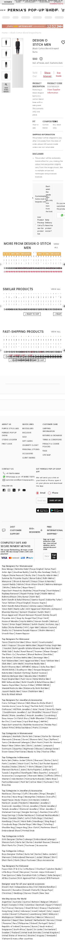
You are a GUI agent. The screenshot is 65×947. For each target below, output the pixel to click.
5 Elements (51, 718)
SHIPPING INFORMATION (49, 429)
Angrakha (15, 773)
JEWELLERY (30, 2)
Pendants (23, 803)
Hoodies (6, 766)
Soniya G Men (27, 685)
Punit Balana (53, 590)
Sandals (13, 818)
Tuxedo (5, 773)
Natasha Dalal (21, 569)
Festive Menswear (10, 782)
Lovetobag (50, 715)
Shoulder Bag (8, 827)
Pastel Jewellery (48, 806)
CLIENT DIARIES (28, 458)
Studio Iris (6, 630)
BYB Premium (53, 878)
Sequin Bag (21, 827)
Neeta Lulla (19, 609)
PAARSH (42, 676)
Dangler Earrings (30, 812)
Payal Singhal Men (10, 679)
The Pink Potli (36, 706)
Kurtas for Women (50, 736)
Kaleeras (41, 797)
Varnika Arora (8, 706)
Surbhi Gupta (38, 624)
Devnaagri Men (41, 657)
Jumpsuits (48, 745)
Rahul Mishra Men (41, 679)
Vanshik (7, 648)
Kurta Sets (27, 736)
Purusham (21, 654)
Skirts (29, 745)
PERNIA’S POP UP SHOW (9, 434)
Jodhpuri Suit (48, 769)
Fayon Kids (7, 869)
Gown (25, 739)
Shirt (54, 857)
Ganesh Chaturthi (31, 890)
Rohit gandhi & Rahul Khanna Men (29, 648)
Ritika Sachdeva (23, 727)
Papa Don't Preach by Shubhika (17, 590)
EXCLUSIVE (26, 433)
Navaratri (6, 890)
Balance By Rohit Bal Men (36, 688)
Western (6, 779)
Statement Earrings (11, 812)
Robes (14, 766)
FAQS (45, 451)
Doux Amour (8, 718)
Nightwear (29, 748)
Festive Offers (49, 751)
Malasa (26, 624)
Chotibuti (40, 869)
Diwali (5, 887)
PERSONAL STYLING (30, 449)
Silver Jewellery (47, 809)
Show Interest (47, 74)
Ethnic (58, 775)
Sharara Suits (8, 842)
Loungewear (21, 775)
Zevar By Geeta (53, 709)
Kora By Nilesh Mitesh (12, 694)
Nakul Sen (16, 587)
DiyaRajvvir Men (24, 670)
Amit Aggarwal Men (29, 660)
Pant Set (25, 782)
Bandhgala (26, 773)
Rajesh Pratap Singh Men (49, 645)
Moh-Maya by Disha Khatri (39, 703)
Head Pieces (7, 800)
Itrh (26, 627)
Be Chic (5, 721)
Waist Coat (23, 763)
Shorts (22, 766)
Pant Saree (20, 751)
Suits (55, 760)
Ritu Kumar (23, 596)
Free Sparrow (8, 875)
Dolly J (55, 572)
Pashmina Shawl (49, 827)
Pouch (16, 821)
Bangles (50, 793)
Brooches (6, 785)
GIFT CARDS (27, 441)
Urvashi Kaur (8, 633)
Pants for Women (52, 742)
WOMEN (8, 2)
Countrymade (45, 642)
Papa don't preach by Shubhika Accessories (22, 724)
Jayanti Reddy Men (11, 691)
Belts (20, 818)
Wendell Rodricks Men (12, 688)
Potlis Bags (37, 818)
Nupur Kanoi (28, 587)
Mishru (7, 587)
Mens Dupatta (40, 773)
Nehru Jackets (49, 854)
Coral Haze (16, 721)
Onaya (34, 581)
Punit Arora (26, 679)
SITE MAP (47, 455)
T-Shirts (30, 766)
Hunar (42, 709)
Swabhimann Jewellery (15, 712)
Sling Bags (50, 821)
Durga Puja (47, 890)
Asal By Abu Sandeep (40, 572)
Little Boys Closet (10, 872)
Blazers (39, 766)
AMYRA (43, 721)
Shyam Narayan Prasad (30, 615)
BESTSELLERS (27, 428)
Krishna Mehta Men (23, 657)
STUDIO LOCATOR (9, 439)
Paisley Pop (50, 724)
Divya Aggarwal (9, 615)
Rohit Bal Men (52, 648)
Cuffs (25, 793)
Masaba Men (31, 676)
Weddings (18, 893)
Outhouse (6, 709)
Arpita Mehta (26, 621)
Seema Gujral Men (10, 685)
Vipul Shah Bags (30, 721)
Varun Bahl (7, 609)
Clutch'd (48, 706)
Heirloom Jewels (10, 803)
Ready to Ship (34, 751)
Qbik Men (6, 663)
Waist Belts (26, 821)
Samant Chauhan (28, 612)
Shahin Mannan (46, 630)
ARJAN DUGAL (8, 670)
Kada (55, 815)
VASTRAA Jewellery (22, 709)
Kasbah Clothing (22, 673)
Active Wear (36, 782)
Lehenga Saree (51, 748)
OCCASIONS (27, 453)
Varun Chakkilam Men (32, 691)
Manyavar (6, 581)
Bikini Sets (20, 745)
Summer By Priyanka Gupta (15, 578)
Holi (11, 887)
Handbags (7, 821)
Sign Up (54, 555)
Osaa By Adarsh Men (47, 575)
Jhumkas (43, 812)
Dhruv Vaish (31, 642)
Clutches (48, 818)
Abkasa (35, 667)
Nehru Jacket (19, 760)
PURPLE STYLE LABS (10, 428)
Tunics (5, 742)
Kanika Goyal (49, 615)
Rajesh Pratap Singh (30, 593)
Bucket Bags (25, 824)
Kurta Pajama (34, 769)
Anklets (44, 800)
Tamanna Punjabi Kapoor (25, 630)
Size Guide (59, 74)
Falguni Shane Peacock (13, 575)
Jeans (23, 769)
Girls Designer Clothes (12, 839)
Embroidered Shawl (11, 830)
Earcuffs (51, 797)
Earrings (17, 793)
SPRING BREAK (42, 685)
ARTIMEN (26, 667)
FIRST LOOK (7, 444)
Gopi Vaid (43, 618)
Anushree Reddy (21, 572)
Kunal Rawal (26, 651)
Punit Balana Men (10, 660)
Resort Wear (8, 745)
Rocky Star (31, 575)
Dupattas (17, 748)
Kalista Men (7, 673)
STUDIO (57, 2)
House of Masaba (10, 621)
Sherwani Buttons (10, 769)
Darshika (48, 654)
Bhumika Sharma (10, 612)
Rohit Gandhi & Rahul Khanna (16, 599)
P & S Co (18, 869)
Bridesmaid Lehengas (20, 742)
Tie (56, 782)
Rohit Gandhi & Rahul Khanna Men (38, 682)
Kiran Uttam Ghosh (35, 584)
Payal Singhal (23, 603)
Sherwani (38, 760)
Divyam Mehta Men (27, 645)
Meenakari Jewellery (39, 803)
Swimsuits (7, 748)
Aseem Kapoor (22, 633)
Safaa (4, 627)
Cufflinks (49, 775)
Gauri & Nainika (46, 581)
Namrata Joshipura (51, 609)
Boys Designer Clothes (12, 854)
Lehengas (6, 736)
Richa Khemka (16, 627)
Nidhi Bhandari (38, 718)
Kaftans (53, 739)
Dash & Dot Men (16, 642)
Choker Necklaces (25, 815)
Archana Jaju (52, 624)
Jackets (37, 745)
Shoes (4, 818)
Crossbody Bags (10, 824)
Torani (5, 624)
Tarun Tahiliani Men (50, 660)
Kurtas (48, 760)
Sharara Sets (36, 739)
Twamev (38, 651)
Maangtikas (30, 797)
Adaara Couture (48, 627)
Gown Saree (8, 751)
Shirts (29, 760)
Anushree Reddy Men (34, 663)
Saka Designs (54, 875)
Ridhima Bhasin (9, 596)
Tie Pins (34, 763)
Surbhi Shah (43, 612)
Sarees (37, 736)
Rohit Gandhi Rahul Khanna (15, 606)
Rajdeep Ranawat (10, 593)
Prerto (35, 727)
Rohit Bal (34, 596)
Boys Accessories (46, 860)
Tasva (4, 642)
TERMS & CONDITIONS (52, 439)
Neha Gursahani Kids (27, 875)
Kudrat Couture (39, 673)
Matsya (53, 621)
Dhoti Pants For (9, 845)
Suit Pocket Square (48, 763)
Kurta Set (20, 842)
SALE (24, 437)
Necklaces (6, 793)
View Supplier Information (53, 91)
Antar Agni (7, 572)
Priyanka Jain (8, 618)
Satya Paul (50, 569)
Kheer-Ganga (50, 651)
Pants (4, 763)
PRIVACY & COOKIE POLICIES (51, 445)
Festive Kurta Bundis (35, 779)
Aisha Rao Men (47, 667)
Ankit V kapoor (9, 645)
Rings (42, 793)
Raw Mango (7, 569)
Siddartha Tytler (53, 599)
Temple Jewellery (10, 809)
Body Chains (21, 800)
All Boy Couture (9, 878)
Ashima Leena (36, 606)
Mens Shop (51, 779)
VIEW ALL (56, 246)
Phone (55, 492)
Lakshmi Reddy (54, 869)
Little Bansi (29, 869)
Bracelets (34, 793)
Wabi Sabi (7, 651)
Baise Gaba (35, 578)
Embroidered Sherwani (23, 857)
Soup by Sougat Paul (26, 618)
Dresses (17, 739)
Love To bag (23, 706)
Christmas (7, 893)
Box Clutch (34, 827)
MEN (18, 2)
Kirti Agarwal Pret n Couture (31, 878)
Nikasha (48, 606)
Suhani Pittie (8, 727)
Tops (46, 739)
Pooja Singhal (36, 569)
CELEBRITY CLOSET (30, 445)
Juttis (27, 818)
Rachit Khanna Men (11, 667)
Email (42, 492)
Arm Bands (34, 800)
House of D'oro (50, 712)
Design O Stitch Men (42, 42)
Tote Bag (48, 824)
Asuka (16, 651)
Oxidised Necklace (44, 815)
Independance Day (24, 887)
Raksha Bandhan (47, 887)
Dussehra (17, 890)
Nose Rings (18, 797)
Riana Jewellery (17, 715)
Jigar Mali (34, 627)
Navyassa (24, 872)
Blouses (39, 748)
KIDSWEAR (45, 2)
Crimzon (44, 727)
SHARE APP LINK (55, 500)
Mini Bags (37, 824)
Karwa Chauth (31, 893)
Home (5, 32)
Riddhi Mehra (47, 593)
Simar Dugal (15, 624)
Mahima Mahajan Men (12, 676)
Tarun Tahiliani (9, 603)
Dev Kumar (7, 657)
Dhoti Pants (37, 742)
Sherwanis (7, 739)
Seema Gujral (37, 599)
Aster (35, 709)
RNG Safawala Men (11, 682)
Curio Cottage (9, 703)
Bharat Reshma (35, 654)
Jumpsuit (53, 773)
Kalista (21, 584)
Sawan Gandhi (41, 621)
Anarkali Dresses (42, 842)
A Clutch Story (22, 718)
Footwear (48, 782)
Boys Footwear (28, 860)
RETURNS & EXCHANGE (52, 435)
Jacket (39, 857)
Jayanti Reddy (9, 584)
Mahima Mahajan (54, 584)
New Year (44, 893)
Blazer (47, 857)
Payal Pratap (39, 590)
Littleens (42, 875)
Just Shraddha (34, 712)
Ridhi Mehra (48, 578)
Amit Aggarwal (33, 609)
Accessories (7, 775)
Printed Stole (28, 830)
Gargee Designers (42, 670)
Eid (35, 887)
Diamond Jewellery (29, 809)
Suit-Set (48, 766)
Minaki (5, 715)
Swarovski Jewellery (11, 806)
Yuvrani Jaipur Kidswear (42, 872)
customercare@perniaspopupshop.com (20, 480)
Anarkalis (17, 736)
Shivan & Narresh (21, 581)
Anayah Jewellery (35, 715)
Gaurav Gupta (39, 603)
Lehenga (28, 839)
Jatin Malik (18, 663)
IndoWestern (17, 779)
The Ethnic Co (8, 654)
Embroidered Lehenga (44, 839)
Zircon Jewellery (31, 806)
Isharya (21, 703)
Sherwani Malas (35, 775)
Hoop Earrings (8, 815)
